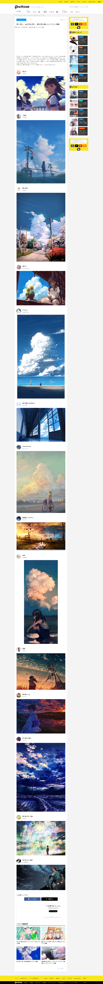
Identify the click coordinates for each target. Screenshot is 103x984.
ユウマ (25, 696)
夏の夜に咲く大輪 (27, 816)
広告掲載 (44, 982)
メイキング (51, 11)
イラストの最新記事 (22, 924)
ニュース (77, 11)
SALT (25, 73)
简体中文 (66, 1)
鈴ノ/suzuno (26, 268)
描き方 (45, 11)
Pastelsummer (26, 446)
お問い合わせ (37, 982)
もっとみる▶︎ (60, 968)
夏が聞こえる (26, 694)
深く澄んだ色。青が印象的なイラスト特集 (27, 961)
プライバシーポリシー (52, 982)
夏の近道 (25, 188)
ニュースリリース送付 (73, 982)
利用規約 (31, 982)
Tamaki (25, 117)
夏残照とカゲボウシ (28, 517)
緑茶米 (25, 557)
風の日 (24, 71)
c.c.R (25, 519)
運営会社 (26, 982)
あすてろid (26, 312)
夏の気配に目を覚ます (28, 403)
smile (25, 190)
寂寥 (23, 648)
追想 (23, 555)
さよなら (25, 310)
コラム (71, 11)
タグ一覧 (18, 11)
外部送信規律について (62, 982)
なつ (25, 650)
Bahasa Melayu (92, 1)
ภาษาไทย (84, 1)
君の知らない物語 (27, 860)
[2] (40, 550)
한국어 (78, 1)
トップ (16, 15)
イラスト (29, 11)
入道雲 (24, 115)
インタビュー (65, 11)
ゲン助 (25, 405)
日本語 (99, 1)
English (60, 1)
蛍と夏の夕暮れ (26, 738)
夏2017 (24, 266)
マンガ (34, 11)
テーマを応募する (34, 978)
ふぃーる (26, 448)
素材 (57, 11)
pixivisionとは (23, 978)
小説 (39, 11)
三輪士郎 (26, 862)
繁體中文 (73, 1)
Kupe (25, 818)
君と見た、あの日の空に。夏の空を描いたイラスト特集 (34, 15)
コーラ (25, 740)
